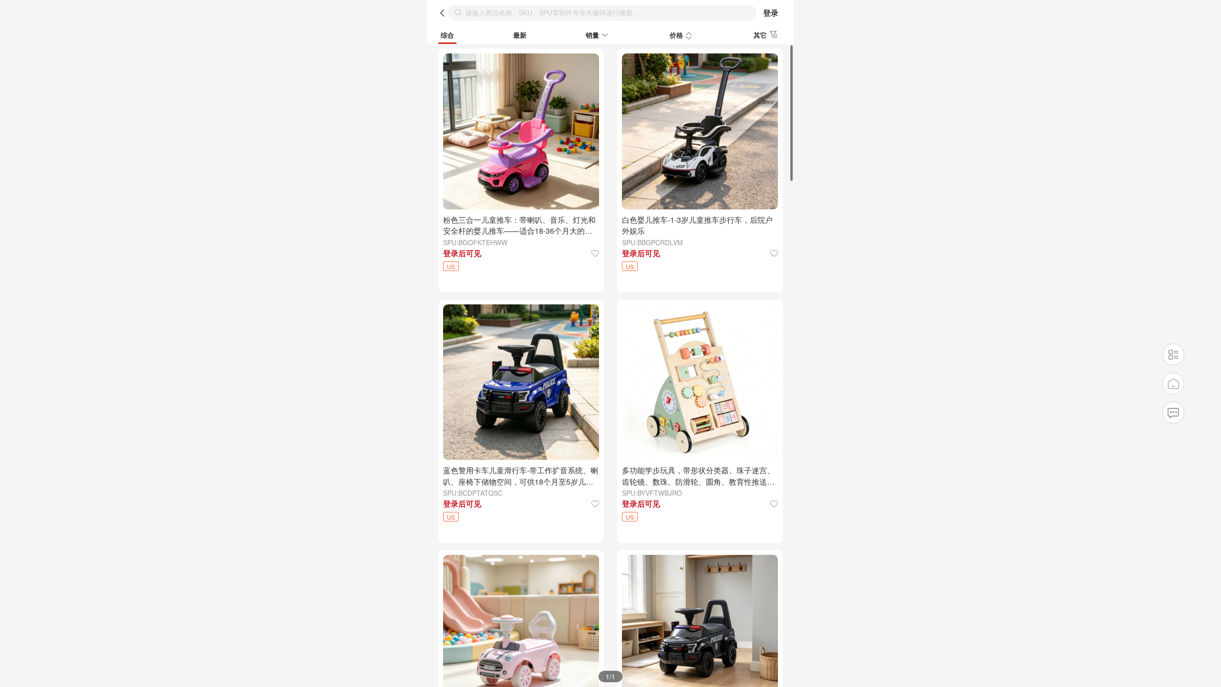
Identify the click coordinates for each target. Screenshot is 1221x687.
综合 (447, 35)
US (451, 266)
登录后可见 (462, 253)
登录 (770, 12)
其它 (760, 35)
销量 (592, 35)
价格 (676, 35)
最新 (520, 35)
